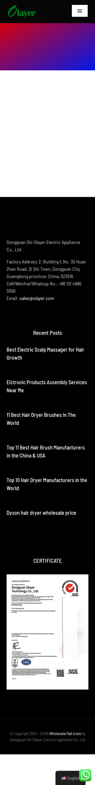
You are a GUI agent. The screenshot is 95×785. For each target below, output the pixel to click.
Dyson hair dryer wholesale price (41, 512)
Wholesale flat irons (65, 733)
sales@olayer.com (36, 298)
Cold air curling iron (40, 143)
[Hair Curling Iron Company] (21, 7)
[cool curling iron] (47, 92)
